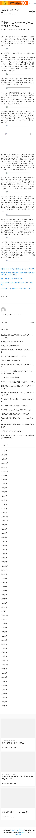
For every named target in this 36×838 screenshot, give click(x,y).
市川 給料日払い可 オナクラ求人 (11, 278)
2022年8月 (4, 628)
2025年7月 (4, 484)
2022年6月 (4, 636)
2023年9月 (4, 574)
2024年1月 (4, 558)
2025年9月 (4, 475)
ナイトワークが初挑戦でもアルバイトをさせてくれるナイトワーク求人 (17, 372)
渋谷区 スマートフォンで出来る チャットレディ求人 (17, 269)
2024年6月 (4, 537)
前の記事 (4, 322)
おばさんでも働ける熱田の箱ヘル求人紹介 (15, 414)
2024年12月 (4, 512)
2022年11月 (4, 615)
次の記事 (31, 322)
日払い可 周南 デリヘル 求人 (10, 360)
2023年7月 (4, 582)
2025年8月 (4, 479)
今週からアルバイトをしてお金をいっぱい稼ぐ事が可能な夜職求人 (17, 436)
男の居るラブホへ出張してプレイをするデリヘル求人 (17, 419)
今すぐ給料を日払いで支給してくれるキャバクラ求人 (17, 400)
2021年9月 (4, 673)
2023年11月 (4, 566)
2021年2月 (4, 702)
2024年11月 (4, 517)
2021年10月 (4, 669)
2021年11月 (4, 665)
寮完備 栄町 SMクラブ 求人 (10, 378)
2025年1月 (4, 508)
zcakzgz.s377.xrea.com (8, 29)
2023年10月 (4, 570)
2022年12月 (4, 611)
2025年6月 (4, 488)
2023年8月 (4, 578)
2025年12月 (4, 463)
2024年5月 (4, 541)
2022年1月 (4, 656)
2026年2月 (4, 455)
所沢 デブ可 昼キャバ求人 (13, 743)
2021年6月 (4, 685)
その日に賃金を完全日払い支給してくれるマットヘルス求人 (17, 393)
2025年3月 (4, 500)
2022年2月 (4, 652)
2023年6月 (4, 586)
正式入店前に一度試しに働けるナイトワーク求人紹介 (17, 365)
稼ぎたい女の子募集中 (10, 11)
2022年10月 (4, 619)
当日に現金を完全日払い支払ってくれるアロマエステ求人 (17, 387)
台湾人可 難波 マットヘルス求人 (15, 812)
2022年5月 (4, 640)
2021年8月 (4, 677)
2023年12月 (4, 562)
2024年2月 (4, 554)
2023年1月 (4, 607)
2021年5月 (4, 689)
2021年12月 (4, 661)
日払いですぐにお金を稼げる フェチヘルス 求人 (16, 288)
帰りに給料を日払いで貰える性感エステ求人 (16, 410)
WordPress (18, 834)
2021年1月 (4, 706)
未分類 (5, 296)
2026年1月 (4, 459)
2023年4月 (4, 595)
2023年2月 (4, 603)
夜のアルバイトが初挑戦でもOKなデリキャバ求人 (18, 382)
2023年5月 (4, 591)
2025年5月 (4, 492)
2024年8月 (4, 529)
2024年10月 (4, 521)
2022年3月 (4, 648)
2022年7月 (4, 632)
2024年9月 (4, 525)
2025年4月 (4, 496)
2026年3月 (4, 451)
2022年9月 (4, 624)
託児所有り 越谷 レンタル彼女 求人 (13, 431)
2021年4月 (4, 694)
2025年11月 (4, 467)
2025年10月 (4, 471)
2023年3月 (4, 599)
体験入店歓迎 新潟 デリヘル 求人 (12, 341)
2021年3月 (4, 698)
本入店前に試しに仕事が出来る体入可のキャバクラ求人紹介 (17, 336)
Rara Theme (22, 832)
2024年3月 (4, 549)
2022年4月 (4, 644)
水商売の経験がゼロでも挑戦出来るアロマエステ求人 (17, 351)
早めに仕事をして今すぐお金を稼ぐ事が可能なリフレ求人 (18, 777)
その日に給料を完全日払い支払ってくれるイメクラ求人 (17, 426)
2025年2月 (4, 504)
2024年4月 (4, 545)
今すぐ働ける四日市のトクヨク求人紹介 (14, 356)
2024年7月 (4, 533)
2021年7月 (4, 681)
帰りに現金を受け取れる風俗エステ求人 (14, 406)
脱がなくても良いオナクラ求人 (11, 346)
